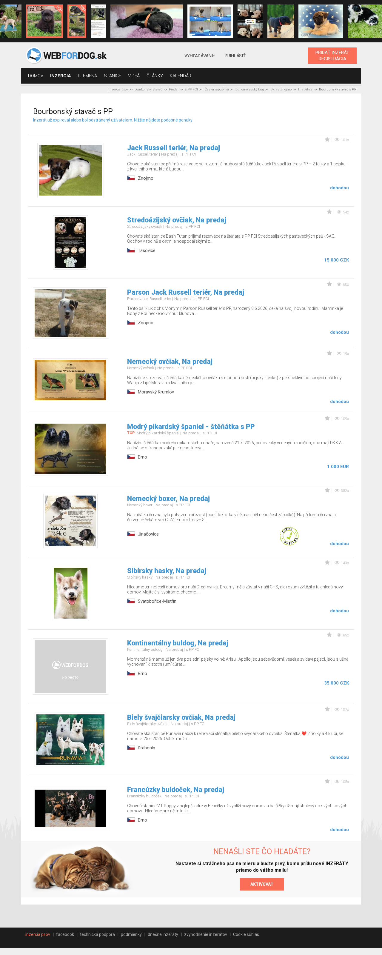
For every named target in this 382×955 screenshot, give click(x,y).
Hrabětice (305, 89)
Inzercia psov (118, 89)
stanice (112, 76)
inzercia (60, 76)
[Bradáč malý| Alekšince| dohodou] (250, 21)
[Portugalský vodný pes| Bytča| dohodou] (146, 21)
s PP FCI (191, 89)
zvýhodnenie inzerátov (205, 934)
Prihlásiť (235, 56)
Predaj (173, 89)
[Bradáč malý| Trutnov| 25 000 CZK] (76, 21)
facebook (65, 934)
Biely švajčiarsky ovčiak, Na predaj (181, 717)
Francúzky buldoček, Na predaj (175, 790)
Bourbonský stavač (148, 89)
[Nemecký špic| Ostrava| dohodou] (44, 21)
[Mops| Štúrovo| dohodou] (210, 21)
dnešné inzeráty (163, 934)
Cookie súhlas (246, 934)
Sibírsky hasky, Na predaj (166, 571)
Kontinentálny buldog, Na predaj (177, 643)
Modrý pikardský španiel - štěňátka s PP (191, 427)
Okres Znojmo (281, 89)
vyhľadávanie (199, 56)
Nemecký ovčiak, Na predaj (169, 362)
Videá (134, 76)
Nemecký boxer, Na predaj (168, 499)
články (155, 76)
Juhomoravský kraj (249, 89)
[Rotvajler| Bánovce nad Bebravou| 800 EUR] (280, 21)
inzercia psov (37, 934)
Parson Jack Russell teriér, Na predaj (185, 292)
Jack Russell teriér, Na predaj (173, 148)
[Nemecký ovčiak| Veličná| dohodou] (98, 21)
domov (35, 76)
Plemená (87, 76)
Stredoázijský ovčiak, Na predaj (176, 220)
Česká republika (217, 89)
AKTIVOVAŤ (261, 884)
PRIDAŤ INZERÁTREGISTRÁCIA (332, 55)
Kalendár (180, 76)
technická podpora (97, 934)
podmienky (131, 934)
